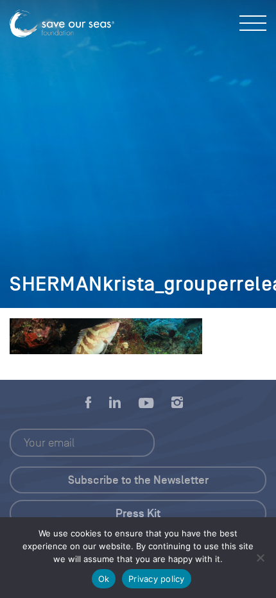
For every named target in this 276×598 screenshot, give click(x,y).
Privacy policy (156, 579)
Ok (104, 579)
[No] (260, 557)
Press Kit (138, 513)
